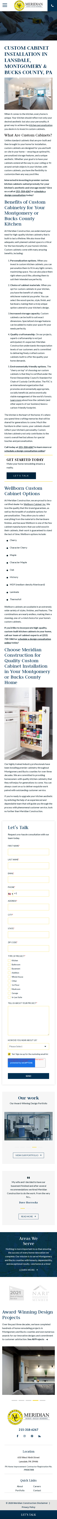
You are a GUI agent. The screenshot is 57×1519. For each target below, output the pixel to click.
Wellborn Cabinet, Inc (35, 504)
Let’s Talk (28, 1514)
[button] (4, 5)
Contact (37, 1490)
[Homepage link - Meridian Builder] (28, 1423)
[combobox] (28, 1046)
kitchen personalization (40, 125)
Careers (37, 1486)
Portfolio (20, 1490)
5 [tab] (39, 1148)
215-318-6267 (28, 1429)
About (20, 1486)
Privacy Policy (28, 1507)
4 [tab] (33, 1148)
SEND (28, 1076)
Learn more (15, 400)
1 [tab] (16, 1148)
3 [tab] (27, 1148)
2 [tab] (21, 1148)
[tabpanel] (28, 1126)
